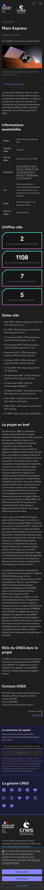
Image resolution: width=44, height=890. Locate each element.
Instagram (4, 790)
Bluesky (19, 798)
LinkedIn (19, 790)
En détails (36, 715)
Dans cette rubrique (15, 84)
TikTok (27, 790)
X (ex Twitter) (35, 798)
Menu (40, 3)
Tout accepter (22, 871)
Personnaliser (22, 885)
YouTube (35, 790)
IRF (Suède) (24, 178)
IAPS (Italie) (24, 172)
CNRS (25, 166)
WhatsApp (4, 806)
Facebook (12, 790)
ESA (18, 166)
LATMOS (27, 169)
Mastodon (27, 798)
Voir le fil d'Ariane (8, 22)
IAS (32, 166)
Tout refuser (22, 878)
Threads (12, 798)
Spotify (12, 806)
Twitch (4, 798)
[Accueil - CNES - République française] (26, 827)
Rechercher (33, 3)
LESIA (18, 169)
